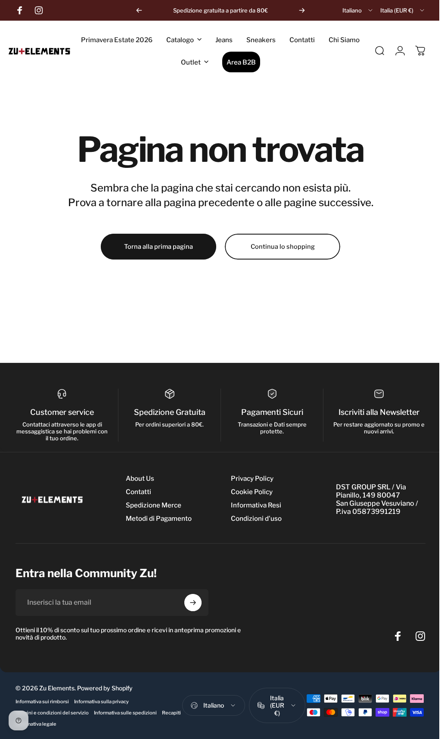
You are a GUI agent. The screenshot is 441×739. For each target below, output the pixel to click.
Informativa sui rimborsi (42, 702)
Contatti (138, 492)
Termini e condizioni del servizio (52, 713)
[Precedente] (139, 10)
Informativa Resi (254, 505)
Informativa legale (60, 724)
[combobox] (358, 10)
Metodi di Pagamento (159, 518)
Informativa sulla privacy (101, 702)
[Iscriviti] (193, 602)
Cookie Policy (249, 492)
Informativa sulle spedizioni (125, 713)
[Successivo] (301, 10)
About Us (140, 478)
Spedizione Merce (153, 505)
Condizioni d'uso (254, 518)
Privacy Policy (250, 478)
